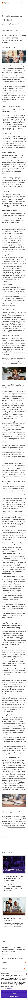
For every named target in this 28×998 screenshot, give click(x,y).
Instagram (21, 958)
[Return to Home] (5, 2)
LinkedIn (14, 958)
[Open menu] (25, 2)
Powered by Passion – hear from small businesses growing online (13, 878)
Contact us (5, 954)
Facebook (6, 958)
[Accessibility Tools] (22, 2)
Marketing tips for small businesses (12, 919)
